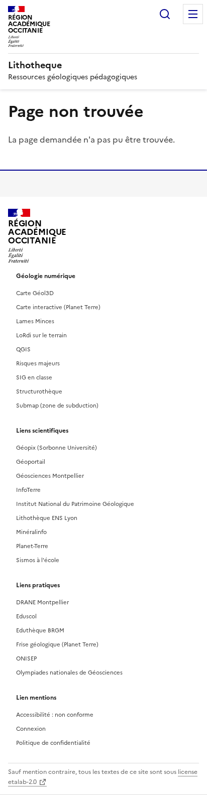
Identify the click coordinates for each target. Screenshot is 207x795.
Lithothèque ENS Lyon (46, 518)
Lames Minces (35, 321)
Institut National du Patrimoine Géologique (75, 504)
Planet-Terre (32, 546)
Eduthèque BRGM (40, 630)
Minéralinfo (31, 532)
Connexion (31, 729)
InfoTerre (28, 490)
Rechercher (165, 14)
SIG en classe (34, 377)
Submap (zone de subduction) (57, 406)
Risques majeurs (38, 363)
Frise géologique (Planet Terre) (57, 644)
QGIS (23, 349)
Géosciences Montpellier (50, 476)
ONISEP (26, 658)
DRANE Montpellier (42, 602)
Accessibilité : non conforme (54, 715)
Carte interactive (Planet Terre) (58, 307)
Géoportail (30, 462)
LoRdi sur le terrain (41, 335)
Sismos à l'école (37, 560)
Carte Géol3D (35, 293)
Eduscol (26, 616)
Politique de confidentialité (53, 743)
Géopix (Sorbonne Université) (56, 448)
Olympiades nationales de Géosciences (69, 673)
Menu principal (193, 14)
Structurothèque (39, 391)
